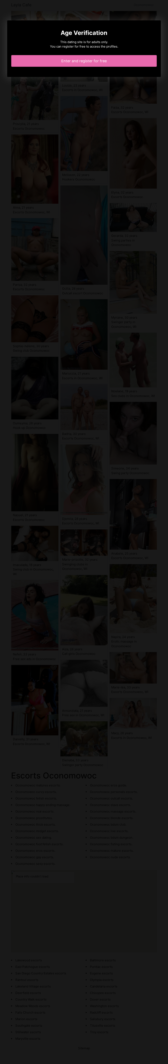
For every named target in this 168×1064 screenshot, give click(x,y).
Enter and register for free (84, 61)
